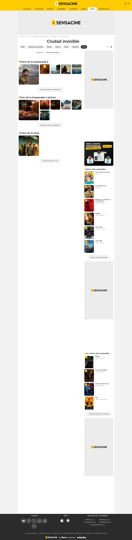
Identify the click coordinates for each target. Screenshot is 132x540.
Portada (21, 36)
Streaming (61, 9)
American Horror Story (102, 383)
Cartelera (39, 9)
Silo (96, 397)
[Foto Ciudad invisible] (29, 74)
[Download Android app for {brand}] (69, 520)
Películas (27, 9)
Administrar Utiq (79, 533)
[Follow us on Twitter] (34, 521)
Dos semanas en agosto (102, 172)
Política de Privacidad (68, 533)
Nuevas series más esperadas (98, 257)
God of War (98, 241)
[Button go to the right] (111, 47)
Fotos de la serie (29, 133)
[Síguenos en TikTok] (45, 521)
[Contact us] (34, 526)
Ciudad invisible (53, 36)
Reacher (97, 356)
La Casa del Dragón (101, 370)
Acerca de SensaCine (31, 533)
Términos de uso (56, 533)
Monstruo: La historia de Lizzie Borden (102, 200)
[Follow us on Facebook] (29, 521)
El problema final (100, 186)
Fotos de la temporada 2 (34, 61)
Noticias (50, 9)
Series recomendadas (34, 36)
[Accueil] (66, 3)
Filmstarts (102, 519)
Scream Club (104, 9)
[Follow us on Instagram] (39, 521)
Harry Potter (99, 227)
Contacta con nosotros (44, 533)
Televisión (73, 9)
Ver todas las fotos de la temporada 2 (50, 89)
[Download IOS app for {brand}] (63, 520)
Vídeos (83, 9)
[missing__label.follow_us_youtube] (23, 521)
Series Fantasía (44, 36)
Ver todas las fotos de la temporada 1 (50, 125)
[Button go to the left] (108, 47)
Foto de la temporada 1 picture (38, 97)
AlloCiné (87, 519)
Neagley (97, 213)
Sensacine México (96, 524)
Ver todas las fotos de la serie (50, 160)
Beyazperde (88, 522)
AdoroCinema (103, 522)
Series (92, 9)
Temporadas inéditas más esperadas (99, 414)
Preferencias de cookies (100, 533)
